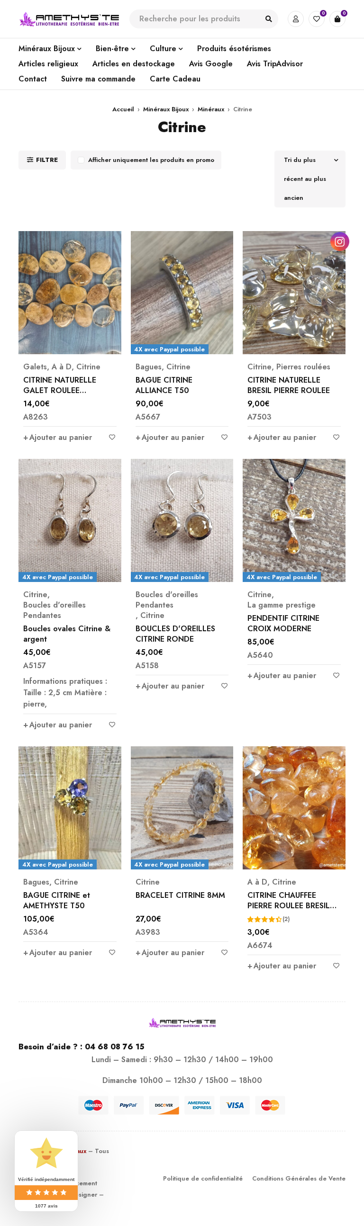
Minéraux (211, 109)
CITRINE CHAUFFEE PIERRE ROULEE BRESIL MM (288, 906)
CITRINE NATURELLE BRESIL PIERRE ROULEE (288, 385)
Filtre (47, 159)
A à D (62, 367)
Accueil (123, 109)
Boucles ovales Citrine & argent (66, 633)
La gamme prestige (281, 605)
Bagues (149, 367)
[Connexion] (296, 19)
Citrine (88, 367)
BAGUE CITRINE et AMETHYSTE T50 (56, 900)
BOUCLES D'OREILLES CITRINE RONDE (175, 633)
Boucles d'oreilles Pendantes (54, 610)
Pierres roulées (303, 367)
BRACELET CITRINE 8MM (180, 895)
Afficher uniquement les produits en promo (151, 159)
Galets (35, 367)
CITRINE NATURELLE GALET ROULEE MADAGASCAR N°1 (59, 390)
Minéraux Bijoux (166, 109)
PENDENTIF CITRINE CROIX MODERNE (283, 623)
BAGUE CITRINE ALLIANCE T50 (164, 385)
